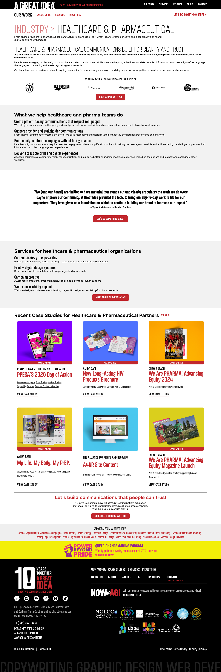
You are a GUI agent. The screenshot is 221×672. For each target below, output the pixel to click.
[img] (107, 614)
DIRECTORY (153, 577)
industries (149, 569)
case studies (117, 569)
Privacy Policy (180, 649)
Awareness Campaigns (26, 382)
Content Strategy (54, 382)
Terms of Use (166, 649)
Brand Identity (154, 477)
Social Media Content (25, 475)
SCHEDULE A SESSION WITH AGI (110, 515)
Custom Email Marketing (158, 532)
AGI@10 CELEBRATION (26, 633)
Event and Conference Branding (47, 386)
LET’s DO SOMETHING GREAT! (110, 218)
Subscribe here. (132, 595)
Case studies (44, 14)
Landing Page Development (48, 536)
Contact (202, 4)
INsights (97, 577)
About (190, 4)
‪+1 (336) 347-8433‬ (25, 623)
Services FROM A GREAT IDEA (110, 528)
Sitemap (203, 649)
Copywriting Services (25, 386)
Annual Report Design (28, 532)
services (134, 569)
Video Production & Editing (128, 536)
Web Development (151, 536)
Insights (177, 4)
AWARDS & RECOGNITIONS (28, 637)
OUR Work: (98, 569)
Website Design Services (172, 536)
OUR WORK (23, 14)
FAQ (139, 577)
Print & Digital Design (123, 386)
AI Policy (193, 649)
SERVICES (60, 14)
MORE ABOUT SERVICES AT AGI (111, 297)
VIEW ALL (166, 315)
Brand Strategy (42, 382)
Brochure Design (100, 532)
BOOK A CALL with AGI (110, 96)
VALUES (126, 577)
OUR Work (149, 4)
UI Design (109, 536)
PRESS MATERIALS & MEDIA (29, 628)
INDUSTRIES (75, 14)
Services (164, 4)
